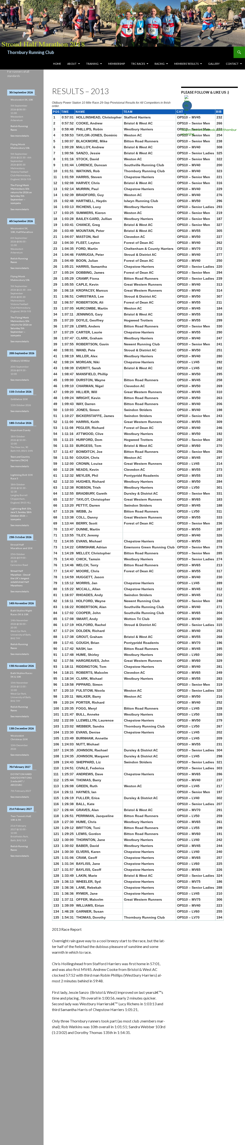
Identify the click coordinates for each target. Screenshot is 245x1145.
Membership (116, 63)
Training (92, 63)
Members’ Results (186, 63)
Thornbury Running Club (30, 52)
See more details (20, 135)
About (72, 63)
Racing (160, 63)
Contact (232, 63)
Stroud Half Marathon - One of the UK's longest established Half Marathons (20, 578)
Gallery (214, 63)
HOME (57, 63)
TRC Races (138, 63)
